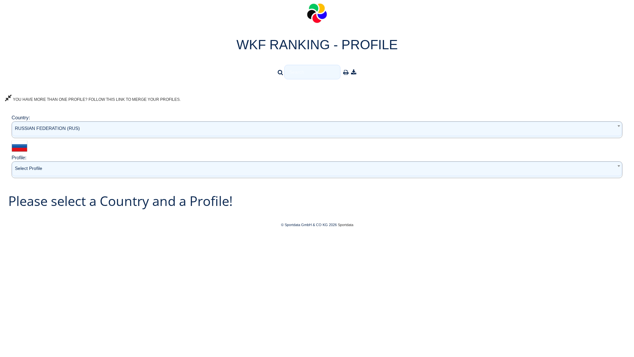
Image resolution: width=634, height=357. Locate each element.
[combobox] (317, 129)
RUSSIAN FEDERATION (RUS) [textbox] (47, 128)
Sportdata (345, 225)
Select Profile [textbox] (28, 168)
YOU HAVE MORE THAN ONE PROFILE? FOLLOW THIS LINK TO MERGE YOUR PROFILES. (96, 99)
